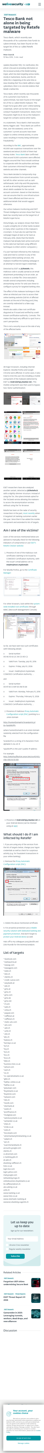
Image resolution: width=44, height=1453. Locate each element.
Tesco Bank (20, 155)
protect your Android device (15, 937)
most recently (29, 513)
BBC (19, 146)
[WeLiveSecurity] (16, 4)
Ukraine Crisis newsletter (19, 1245)
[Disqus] (22, 1364)
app (15, 826)
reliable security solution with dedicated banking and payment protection (22, 931)
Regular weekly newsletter (19, 1249)
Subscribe (15, 1256)
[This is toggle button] (39, 4)
